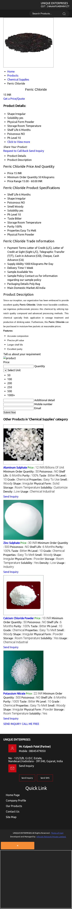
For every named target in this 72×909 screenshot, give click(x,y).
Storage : (21, 487)
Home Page (13, 795)
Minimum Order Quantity (22, 177)
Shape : (23, 483)
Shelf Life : (42, 546)
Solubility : (54, 487)
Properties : (44, 479)
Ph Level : (35, 550)
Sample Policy (15, 275)
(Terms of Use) (57, 833)
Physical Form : (46, 483)
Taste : (47, 475)
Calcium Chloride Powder (18, 618)
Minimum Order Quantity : (21, 471)
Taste (10, 218)
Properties (13, 230)
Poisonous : (49, 471)
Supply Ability (15, 263)
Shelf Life (12, 194)
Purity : (30, 475)
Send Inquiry (36, 150)
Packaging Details (18, 283)
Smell (10, 206)
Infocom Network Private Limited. (51, 837)
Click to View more (18, 141)
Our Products (14, 806)
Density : (11, 491)
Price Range (14, 181)
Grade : (18, 479)
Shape (11, 198)
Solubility (13, 210)
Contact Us (12, 811)
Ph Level (12, 214)
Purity (10, 226)
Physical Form (15, 234)
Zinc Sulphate (11, 542)
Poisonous (13, 202)
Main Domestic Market (21, 287)
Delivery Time (15, 267)
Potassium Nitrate (14, 693)
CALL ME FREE (30, 723)
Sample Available (17, 271)
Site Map (11, 817)
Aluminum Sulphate (15, 467)
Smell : (44, 554)
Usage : (38, 491)
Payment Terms (16, 247)
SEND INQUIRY (12, 723)
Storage (12, 222)
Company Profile (16, 800)
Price (10, 173)
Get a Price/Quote (14, 98)
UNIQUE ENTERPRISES (55, 5)
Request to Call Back (15, 150)
